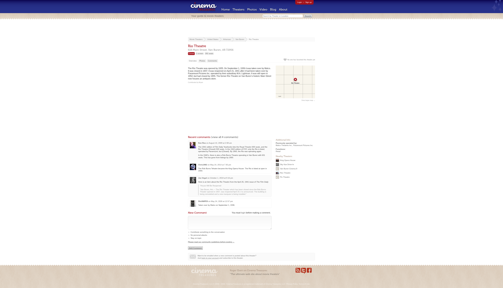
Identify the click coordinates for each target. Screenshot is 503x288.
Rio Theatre (254, 39)
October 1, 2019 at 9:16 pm (221, 178)
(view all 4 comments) (224, 137)
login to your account (210, 258)
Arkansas (227, 39)
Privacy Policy (292, 284)
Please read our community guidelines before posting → (211, 242)
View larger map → (308, 100)
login (243, 213)
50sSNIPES (203, 201)
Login (299, 2)
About (283, 9)
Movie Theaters (196, 39)
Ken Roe (202, 143)
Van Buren (240, 39)
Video (263, 9)
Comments (212, 61)
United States (212, 39)
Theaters (238, 9)
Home (225, 9)
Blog (273, 9)
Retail (278, 151)
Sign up (308, 2)
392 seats (209, 53)
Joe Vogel (202, 178)
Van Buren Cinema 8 (288, 169)
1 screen (199, 53)
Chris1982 (202, 165)
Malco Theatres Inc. (284, 145)
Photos (252, 9)
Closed (191, 53)
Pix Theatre (285, 177)
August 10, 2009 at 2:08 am (220, 143)
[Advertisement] (251, 28)
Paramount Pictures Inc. (303, 145)
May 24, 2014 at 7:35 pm (220, 165)
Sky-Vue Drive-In (287, 164)
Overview (193, 61)
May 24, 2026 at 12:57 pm (222, 201)
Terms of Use (304, 284)
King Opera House (287, 160)
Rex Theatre (285, 173)
